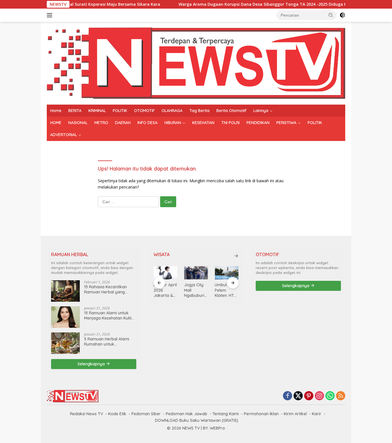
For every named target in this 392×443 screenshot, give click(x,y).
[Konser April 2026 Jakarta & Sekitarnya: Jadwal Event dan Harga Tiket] (165, 272)
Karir (316, 413)
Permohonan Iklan (261, 413)
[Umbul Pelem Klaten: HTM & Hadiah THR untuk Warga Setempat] (226, 272)
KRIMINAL (97, 110)
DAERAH (123, 122)
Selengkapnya (91, 363)
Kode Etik (117, 413)
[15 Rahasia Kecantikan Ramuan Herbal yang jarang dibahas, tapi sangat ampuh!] (65, 291)
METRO (101, 122)
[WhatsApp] (330, 396)
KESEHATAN (203, 122)
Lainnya (260, 110)
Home (55, 110)
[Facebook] (287, 396)
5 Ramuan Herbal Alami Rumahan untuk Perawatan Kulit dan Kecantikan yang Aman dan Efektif (106, 341)
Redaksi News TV (86, 413)
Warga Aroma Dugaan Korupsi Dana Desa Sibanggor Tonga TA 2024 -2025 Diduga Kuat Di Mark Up (265, 4)
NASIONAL (78, 122)
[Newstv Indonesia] (196, 62)
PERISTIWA (286, 122)
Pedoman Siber (146, 413)
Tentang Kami (225, 413)
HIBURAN (172, 122)
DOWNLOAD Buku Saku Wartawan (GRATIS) (196, 420)
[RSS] (340, 396)
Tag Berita (199, 110)
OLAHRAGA (172, 110)
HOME (55, 122)
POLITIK (120, 110)
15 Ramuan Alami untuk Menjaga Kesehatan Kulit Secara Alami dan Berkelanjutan (107, 315)
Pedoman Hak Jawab (186, 413)
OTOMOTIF (144, 110)
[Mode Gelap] (342, 15)
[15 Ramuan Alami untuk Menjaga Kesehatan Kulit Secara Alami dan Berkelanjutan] (65, 317)
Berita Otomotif (231, 110)
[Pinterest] (308, 396)
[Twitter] (298, 396)
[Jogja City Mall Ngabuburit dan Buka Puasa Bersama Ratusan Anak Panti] (196, 272)
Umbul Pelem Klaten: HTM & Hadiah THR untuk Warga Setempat (226, 290)
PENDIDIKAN (258, 122)
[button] (331, 14)
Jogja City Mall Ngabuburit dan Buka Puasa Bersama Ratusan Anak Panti (195, 290)
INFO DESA (147, 122)
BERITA (74, 110)
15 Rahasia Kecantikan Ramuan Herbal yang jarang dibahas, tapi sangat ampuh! (105, 289)
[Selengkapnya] (236, 256)
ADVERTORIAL (63, 134)
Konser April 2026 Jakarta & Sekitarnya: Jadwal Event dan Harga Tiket (165, 290)
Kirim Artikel (295, 413)
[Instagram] (319, 396)
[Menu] (51, 15)
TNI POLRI (230, 122)
